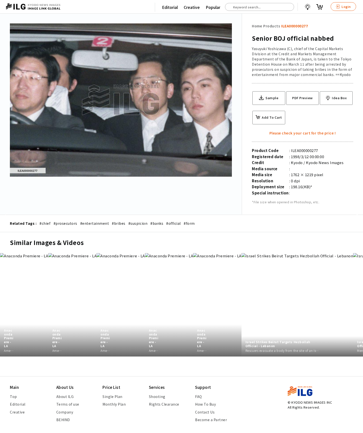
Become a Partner (211, 419)
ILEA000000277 (294, 25)
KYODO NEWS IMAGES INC (311, 402)
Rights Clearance (164, 404)
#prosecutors (65, 223)
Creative (192, 7)
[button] (356, 216)
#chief (45, 223)
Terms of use (67, 404)
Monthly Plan (114, 404)
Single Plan (112, 396)
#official (173, 223)
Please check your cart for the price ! (302, 133)
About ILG (65, 396)
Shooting (157, 396)
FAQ (198, 396)
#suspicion (137, 223)
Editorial (170, 7)
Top (13, 396)
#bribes (118, 223)
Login (346, 6)
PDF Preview (302, 97)
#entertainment (94, 223)
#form (189, 223)
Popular (213, 7)
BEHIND (63, 419)
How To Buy (205, 404)
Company (64, 412)
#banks (156, 223)
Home (257, 25)
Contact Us (205, 412)
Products (271, 25)
